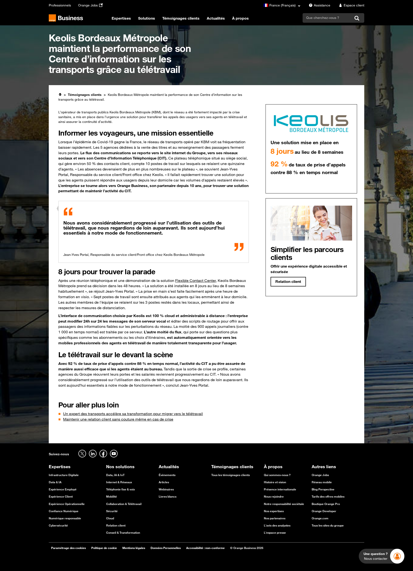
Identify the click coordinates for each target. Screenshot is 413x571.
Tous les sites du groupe (328, 525)
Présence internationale (280, 489)
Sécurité (112, 511)
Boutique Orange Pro (326, 504)
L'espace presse (275, 532)
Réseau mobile (322, 482)
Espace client (354, 5)
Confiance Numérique (63, 511)
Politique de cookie (104, 548)
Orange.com (320, 518)
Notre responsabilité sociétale (284, 504)
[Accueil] (60, 94)
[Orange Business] (66, 18)
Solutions (146, 18)
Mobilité (111, 496)
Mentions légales (133, 548)
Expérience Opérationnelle (67, 504)
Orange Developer (324, 511)
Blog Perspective (323, 489)
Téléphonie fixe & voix (120, 489)
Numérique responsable (65, 518)
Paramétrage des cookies (68, 548)
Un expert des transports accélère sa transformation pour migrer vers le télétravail (133, 413)
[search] (327, 17)
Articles (164, 482)
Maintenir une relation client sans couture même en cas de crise (118, 419)
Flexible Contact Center (195, 280)
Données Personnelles (166, 548)
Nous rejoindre (274, 496)
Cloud (110, 518)
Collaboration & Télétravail (123, 504)
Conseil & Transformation (123, 532)
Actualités (216, 18)
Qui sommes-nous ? (277, 475)
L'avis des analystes (277, 525)
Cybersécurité (58, 525)
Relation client (115, 525)
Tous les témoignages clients (230, 475)
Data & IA (55, 482)
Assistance (322, 5)
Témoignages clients (181, 18)
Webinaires (166, 489)
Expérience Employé (62, 489)
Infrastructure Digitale (64, 475)
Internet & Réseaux (119, 482)
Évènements (167, 475)
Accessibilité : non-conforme (205, 548)
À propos (240, 18)
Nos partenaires (274, 518)
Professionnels (60, 5)
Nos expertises (274, 511)
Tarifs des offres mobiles (328, 496)
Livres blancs (167, 496)
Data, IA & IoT (115, 475)
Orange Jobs (88, 5)
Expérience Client (61, 496)
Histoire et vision (275, 482)
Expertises (121, 18)
